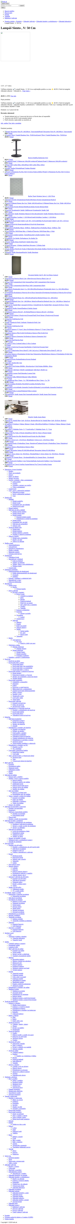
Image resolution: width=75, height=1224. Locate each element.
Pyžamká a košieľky (22, 655)
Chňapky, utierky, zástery (20, 1024)
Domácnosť (8, 555)
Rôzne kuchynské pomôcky (21, 1119)
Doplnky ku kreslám (18, 813)
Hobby (11, 638)
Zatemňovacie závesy (19, 1075)
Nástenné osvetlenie (18, 903)
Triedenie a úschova (11, 1077)
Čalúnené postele (17, 975)
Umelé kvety (13, 489)
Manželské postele (18, 982)
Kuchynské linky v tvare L (20, 669)
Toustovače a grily (18, 696)
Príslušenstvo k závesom (20, 1070)
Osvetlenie (19, 615)
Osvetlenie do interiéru (16, 899)
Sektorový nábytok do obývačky (19, 877)
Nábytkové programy (19, 880)
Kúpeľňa (19, 612)
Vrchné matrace (17, 970)
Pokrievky (15, 1154)
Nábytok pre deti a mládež (17, 510)
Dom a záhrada (13, 590)
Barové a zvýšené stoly (19, 792)
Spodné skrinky (17, 678)
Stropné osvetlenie (18, 910)
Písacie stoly (8, 13)
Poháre (11, 1122)
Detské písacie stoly (18, 513)
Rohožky (15, 1012)
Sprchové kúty (16, 757)
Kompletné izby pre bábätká (21, 504)
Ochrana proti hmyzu (15, 554)
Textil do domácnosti (11, 1001)
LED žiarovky (16, 926)
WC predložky (17, 748)
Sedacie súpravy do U (19, 875)
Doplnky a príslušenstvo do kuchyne (23, 710)
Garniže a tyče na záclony (20, 1066)
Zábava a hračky (14, 536)
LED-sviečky (16, 482)
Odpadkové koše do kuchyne (21, 715)
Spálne (7, 942)
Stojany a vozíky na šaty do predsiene (24, 826)
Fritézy (14, 685)
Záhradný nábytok (29, 21)
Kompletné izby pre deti (19, 522)
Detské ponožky (21, 654)
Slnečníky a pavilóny (15, 1170)
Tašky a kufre (13, 1163)
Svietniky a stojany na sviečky (21, 485)
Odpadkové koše (14, 557)
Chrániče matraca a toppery (17, 943)
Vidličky (15, 1133)
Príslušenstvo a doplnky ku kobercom (24, 1010)
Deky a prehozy (17, 1045)
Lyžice (14, 1128)
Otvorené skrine (17, 993)
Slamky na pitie (17, 1107)
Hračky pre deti (17, 540)
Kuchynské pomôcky (15, 1112)
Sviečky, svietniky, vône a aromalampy (21, 480)
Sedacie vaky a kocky (19, 859)
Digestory (15, 684)
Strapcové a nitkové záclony (21, 1072)
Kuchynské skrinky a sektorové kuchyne (21, 671)
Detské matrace (13, 508)
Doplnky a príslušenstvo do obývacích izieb (25, 847)
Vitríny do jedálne (18, 803)
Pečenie (11, 1121)
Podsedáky (15, 1182)
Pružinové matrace (18, 966)
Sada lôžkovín (16, 1061)
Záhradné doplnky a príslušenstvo (46, 21)
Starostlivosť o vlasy (15, 580)
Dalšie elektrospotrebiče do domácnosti (24, 573)
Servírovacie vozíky (18, 706)
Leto (10, 935)
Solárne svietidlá (17, 919)
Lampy (22, 617)
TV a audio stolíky (18, 891)
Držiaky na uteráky (18, 731)
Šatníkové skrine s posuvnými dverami (24, 1000)
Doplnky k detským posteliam (21, 534)
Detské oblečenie (17, 650)
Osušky (14, 1033)
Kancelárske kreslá (18, 815)
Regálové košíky (17, 1082)
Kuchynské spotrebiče (15, 680)
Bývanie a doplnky (18, 592)
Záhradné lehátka (17, 1196)
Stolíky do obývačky (15, 887)
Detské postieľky (17, 501)
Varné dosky (16, 699)
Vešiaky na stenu (17, 836)
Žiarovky (11, 922)
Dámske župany (21, 648)
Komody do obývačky (19, 878)
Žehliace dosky (17, 566)
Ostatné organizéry (14, 1089)
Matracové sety (17, 963)
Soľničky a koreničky (19, 1108)
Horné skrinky (16, 673)
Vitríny (11, 773)
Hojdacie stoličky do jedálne (21, 782)
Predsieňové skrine (18, 833)
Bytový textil (20, 594)
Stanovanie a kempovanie (16, 1161)
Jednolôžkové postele (19, 980)
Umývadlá (15, 754)
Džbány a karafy (17, 1136)
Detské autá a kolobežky (20, 538)
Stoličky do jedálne (18, 789)
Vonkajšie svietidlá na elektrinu (22, 921)
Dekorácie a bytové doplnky (13, 469)
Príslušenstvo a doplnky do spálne (19, 987)
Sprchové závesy (17, 741)
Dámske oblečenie (18, 647)
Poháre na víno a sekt (19, 1124)
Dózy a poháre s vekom (19, 1115)
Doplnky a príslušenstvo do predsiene (20, 822)
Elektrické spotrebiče (11, 569)
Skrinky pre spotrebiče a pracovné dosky (25, 676)
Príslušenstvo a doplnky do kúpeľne (20, 727)
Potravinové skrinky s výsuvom (22, 675)
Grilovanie (12, 1168)
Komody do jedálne (18, 798)
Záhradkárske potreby (15, 1172)
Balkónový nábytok (11, 18)
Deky (22, 597)
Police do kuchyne (18, 705)
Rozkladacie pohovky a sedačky (22, 873)
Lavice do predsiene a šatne (20, 831)
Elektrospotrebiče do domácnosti (19, 571)
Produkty (19, 21)
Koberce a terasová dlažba (20, 1180)
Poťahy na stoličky (18, 1028)
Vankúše (7, 16)
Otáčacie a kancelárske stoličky (18, 812)
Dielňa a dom (9, 543)
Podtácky (15, 1101)
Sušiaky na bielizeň (18, 562)
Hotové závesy (17, 1068)
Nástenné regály (14, 768)
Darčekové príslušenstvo (16, 548)
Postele (7, 14)
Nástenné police (17, 882)
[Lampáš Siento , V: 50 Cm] (15, 60)
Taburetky (19, 636)
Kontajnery (12, 810)
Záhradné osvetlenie (15, 1189)
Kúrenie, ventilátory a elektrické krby (20, 578)
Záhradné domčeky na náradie (18, 1175)
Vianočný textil (17, 940)
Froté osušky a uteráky (19, 733)
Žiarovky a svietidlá (15, 928)
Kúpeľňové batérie (18, 752)
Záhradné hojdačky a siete (20, 1193)
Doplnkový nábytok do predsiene (22, 824)
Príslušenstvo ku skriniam (20, 994)
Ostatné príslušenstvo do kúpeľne (22, 738)
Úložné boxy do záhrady (20, 1184)
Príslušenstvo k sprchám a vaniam (22, 740)
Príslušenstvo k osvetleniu (17, 914)
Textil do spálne (13, 1050)
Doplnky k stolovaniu (15, 1098)
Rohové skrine (16, 996)
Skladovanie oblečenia (15, 1091)
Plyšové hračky (21, 589)
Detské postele (16, 515)
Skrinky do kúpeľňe (18, 724)
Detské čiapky (20, 652)
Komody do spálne (18, 950)
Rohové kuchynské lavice (20, 785)
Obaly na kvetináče (15, 473)
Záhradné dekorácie (65, 21)
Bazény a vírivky (14, 1166)
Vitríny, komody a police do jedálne (20, 796)
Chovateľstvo (13, 547)
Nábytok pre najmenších (20, 524)
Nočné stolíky (24, 631)
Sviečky (14, 483)
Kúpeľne (7, 717)
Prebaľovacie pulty (18, 506)
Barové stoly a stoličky (16, 777)
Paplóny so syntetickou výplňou (26, 1056)
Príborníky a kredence (19, 801)
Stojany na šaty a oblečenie (20, 954)
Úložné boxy (20, 619)
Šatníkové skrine (14, 989)
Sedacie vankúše (17, 1049)
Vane (14, 759)
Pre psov (19, 641)
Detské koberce (17, 531)
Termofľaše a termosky (19, 1145)
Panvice (14, 1152)
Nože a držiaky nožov (19, 1117)
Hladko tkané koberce (19, 1005)
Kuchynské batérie (18, 712)
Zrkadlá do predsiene (15, 842)
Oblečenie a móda (14, 645)
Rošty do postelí (21, 626)
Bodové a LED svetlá (19, 901)
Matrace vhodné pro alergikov (21, 961)
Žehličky (15, 576)
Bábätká (11, 499)
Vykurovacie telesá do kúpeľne (22, 761)
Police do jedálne (17, 799)
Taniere (14, 1144)
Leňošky (15, 868)
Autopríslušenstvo (14, 545)
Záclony (15, 1073)
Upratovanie (12, 568)
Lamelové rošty (13, 947)
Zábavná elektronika (15, 582)
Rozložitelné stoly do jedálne (21, 794)
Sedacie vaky (16, 526)
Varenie (11, 1149)
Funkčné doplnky (14, 1158)
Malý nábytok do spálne (16, 949)
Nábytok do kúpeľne (15, 719)
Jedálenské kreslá (17, 784)
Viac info (13, 96)
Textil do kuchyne (14, 1022)
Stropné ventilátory (14, 915)
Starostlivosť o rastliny (19, 1173)
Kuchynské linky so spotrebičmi (22, 668)
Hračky (14, 587)
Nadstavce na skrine (18, 991)
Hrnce (14, 1151)
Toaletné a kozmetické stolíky (21, 956)
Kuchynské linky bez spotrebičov (22, 666)
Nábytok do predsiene (15, 829)
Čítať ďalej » (26, 91)
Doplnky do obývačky (15, 845)
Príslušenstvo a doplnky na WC (18, 745)
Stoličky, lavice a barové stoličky (19, 778)
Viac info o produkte (11, 123)
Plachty (22, 599)
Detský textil (16, 503)
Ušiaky (14, 863)
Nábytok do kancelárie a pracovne (15, 806)
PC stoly (23, 633)
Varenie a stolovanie (11, 1096)
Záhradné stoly (13, 1203)
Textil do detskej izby (15, 527)
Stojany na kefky (25, 613)
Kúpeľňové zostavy (18, 720)
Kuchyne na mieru (14, 661)
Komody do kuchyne (19, 703)
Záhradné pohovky (18, 1198)
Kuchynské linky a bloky (16, 662)
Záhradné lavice (17, 1194)
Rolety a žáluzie (13, 1015)
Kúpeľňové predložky (19, 734)
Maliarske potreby (14, 552)
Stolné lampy (16, 908)
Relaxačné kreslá (17, 857)
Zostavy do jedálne (14, 805)
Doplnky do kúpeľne (18, 729)
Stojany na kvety (14, 478)
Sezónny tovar (9, 933)
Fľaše (14, 1138)
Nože (14, 1129)
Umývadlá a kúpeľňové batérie (18, 750)
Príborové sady (17, 1131)
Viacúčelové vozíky (15, 1093)
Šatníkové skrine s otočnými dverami (23, 998)
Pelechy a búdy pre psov (27, 643)
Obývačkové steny (14, 864)
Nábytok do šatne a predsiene (14, 820)
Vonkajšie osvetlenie (15, 917)
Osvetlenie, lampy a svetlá (13, 892)
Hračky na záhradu (18, 1179)
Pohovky (15, 870)
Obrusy (14, 1026)
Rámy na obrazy (14, 476)
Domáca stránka (10, 21)
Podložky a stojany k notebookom (19, 657)
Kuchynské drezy (17, 713)
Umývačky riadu (17, 698)
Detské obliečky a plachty (20, 533)
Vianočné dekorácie (18, 938)
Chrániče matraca (17, 1052)
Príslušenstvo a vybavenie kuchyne (19, 708)
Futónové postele (17, 978)
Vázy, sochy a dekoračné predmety (19, 490)
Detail (10, 133)
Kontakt (7, 1215)
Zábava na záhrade (18, 541)
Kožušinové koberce (18, 1008)
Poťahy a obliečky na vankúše (21, 1047)
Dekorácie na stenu (18, 492)
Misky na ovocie (17, 1100)
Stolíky (18, 629)
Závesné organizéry (15, 1094)
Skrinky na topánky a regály (17, 838)
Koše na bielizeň (17, 561)
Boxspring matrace (18, 959)
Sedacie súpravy (21, 627)
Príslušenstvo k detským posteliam (27, 518)
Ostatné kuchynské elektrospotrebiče (23, 691)
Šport (10, 1159)
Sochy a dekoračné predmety (21, 494)
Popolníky (15, 1103)
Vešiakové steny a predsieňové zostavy (21, 840)
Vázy (14, 496)
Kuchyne (7, 659)
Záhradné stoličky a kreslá (20, 1200)
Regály (11, 771)
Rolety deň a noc (17, 1021)
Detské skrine (16, 520)
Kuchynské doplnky (15, 1110)
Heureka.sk (8, 583)
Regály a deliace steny (19, 884)
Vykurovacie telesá (18, 1186)
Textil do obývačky (15, 1042)
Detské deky (16, 529)
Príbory (11, 1126)
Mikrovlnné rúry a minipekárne (22, 689)
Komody (11, 764)
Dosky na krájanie (18, 1114)
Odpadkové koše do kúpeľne (21, 736)
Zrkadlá (14, 726)
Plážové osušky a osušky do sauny (23, 1035)
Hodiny (11, 471)
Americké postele (17, 973)
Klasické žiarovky (18, 924)
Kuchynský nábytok (15, 701)
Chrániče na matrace (26, 596)
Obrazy (11, 475)
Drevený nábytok (17, 1208)
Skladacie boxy (17, 1084)
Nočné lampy (16, 905)
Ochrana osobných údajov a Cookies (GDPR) (19, 1217)
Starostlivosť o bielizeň (16, 559)
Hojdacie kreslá (17, 856)
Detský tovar (13, 585)
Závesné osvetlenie (18, 912)
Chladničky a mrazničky (20, 682)
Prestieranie (16, 1029)
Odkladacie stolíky (14, 770)
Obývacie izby (9, 843)
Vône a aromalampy (18, 487)
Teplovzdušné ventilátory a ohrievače (23, 743)
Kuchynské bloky (17, 664)
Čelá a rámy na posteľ (19, 977)
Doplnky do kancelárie (16, 808)
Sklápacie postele (17, 985)
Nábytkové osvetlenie (19, 849)
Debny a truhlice (17, 1080)
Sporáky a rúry (17, 694)
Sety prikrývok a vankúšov (28, 605)
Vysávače (15, 575)
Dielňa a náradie (14, 550)
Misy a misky (16, 1140)
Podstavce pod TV (18, 850)
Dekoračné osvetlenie (19, 896)
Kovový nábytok (17, 1210)
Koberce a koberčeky (23, 610)
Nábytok (15, 620)
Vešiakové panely (17, 835)
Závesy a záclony (14, 1065)
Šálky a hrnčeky (17, 1142)
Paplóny (15, 1054)
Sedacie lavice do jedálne (20, 787)
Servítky (15, 1105)
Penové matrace (17, 964)
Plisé (13, 1017)
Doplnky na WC (17, 747)
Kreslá (11, 854)
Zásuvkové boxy (17, 1087)
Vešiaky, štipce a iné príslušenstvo (22, 564)
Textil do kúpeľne (14, 1031)
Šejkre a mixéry (17, 692)
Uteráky (22, 606)
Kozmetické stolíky (15, 766)
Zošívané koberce (17, 1014)
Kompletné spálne (14, 945)
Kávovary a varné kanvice (20, 687)
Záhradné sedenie (14, 1191)
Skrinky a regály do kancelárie (18, 819)
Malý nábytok (9, 763)
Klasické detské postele (23, 517)
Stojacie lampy (17, 906)
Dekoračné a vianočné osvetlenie (19, 894)
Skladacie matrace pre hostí (20, 968)
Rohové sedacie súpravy (20, 871)
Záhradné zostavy (14, 1205)
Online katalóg (9, 1219)
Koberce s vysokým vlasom (21, 1007)
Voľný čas (8, 1156)
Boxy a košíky (13, 1079)
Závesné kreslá (17, 1201)
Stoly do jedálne (14, 791)
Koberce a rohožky (14, 1003)
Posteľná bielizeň (25, 601)
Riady (10, 1135)
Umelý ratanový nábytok (20, 1212)
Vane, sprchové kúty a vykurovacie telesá (21, 756)
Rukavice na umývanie (19, 1036)
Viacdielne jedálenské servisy (21, 1147)
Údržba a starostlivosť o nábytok (22, 852)
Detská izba (8, 497)
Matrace (18, 622)
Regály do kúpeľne (18, 722)
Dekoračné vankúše (18, 1043)
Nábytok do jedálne (11, 775)
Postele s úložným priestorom (21, 984)
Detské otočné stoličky (19, 511)
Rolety (14, 1019)
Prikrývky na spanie (26, 603)
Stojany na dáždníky (18, 827)
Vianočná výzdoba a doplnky (18, 936)
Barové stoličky (9, 11)
